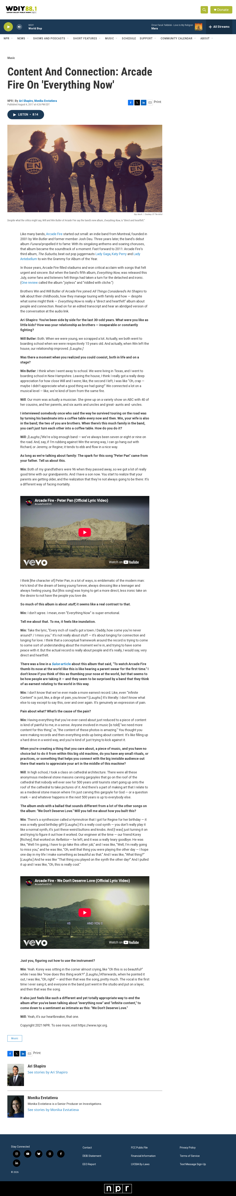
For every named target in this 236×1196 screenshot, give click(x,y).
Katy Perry (119, 254)
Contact (87, 1147)
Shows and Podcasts (49, 38)
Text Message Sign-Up (193, 1164)
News (21, 38)
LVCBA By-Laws (140, 1164)
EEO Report (89, 1164)
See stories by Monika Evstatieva (53, 1109)
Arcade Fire (54, 234)
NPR (6, 38)
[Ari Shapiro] (15, 1075)
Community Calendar (176, 38)
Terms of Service (190, 1156)
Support (146, 38)
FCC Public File (139, 1147)
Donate (223, 10)
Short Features (85, 38)
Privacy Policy (188, 1147)
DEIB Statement (92, 1156)
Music (109, 38)
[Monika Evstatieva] (15, 1106)
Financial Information (143, 1156)
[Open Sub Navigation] (12, 38)
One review (29, 282)
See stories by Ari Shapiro (48, 1072)
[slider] (25, 27)
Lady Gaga (103, 254)
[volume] (19, 27)
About (205, 38)
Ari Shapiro (26, 101)
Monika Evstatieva (45, 101)
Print (157, 101)
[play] (8, 27)
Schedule (129, 38)
